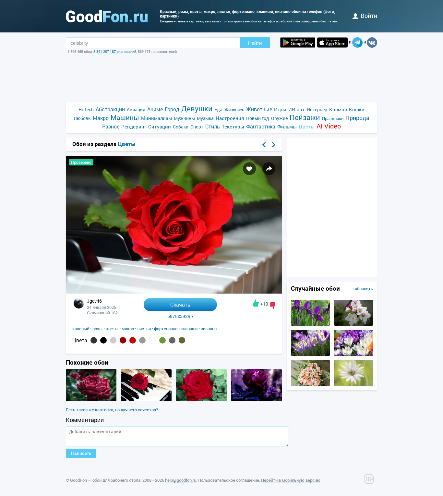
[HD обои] (297, 42)
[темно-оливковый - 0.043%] (182, 340)
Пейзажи (305, 117)
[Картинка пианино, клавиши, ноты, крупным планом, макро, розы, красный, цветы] (146, 400)
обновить (364, 288)
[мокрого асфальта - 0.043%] (172, 340)
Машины (125, 117)
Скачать (180, 304)
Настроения (230, 118)
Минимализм (156, 118)
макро (128, 329)
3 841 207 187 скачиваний (114, 51)
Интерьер (317, 109)
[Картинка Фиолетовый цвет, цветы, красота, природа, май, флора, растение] (310, 324)
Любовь (82, 118)
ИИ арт (296, 109)
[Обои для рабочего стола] (107, 16)
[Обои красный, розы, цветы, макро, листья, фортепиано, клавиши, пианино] (174, 292)
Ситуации (159, 126)
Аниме (155, 109)
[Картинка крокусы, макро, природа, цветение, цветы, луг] (353, 354)
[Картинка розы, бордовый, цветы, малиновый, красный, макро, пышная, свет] (91, 400)
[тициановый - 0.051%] (132, 340)
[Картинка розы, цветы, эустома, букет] (310, 384)
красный (80, 329)
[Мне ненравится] (272, 305)
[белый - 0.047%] (152, 340)
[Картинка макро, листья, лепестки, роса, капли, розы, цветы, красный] (201, 400)
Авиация (136, 109)
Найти (255, 43)
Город (172, 109)
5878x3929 (178, 316)
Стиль (212, 126)
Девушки (196, 108)
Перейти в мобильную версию (290, 480)
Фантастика (260, 126)
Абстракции (110, 109)
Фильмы (287, 126)
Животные (259, 109)
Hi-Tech (86, 109)
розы (97, 329)
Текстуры (233, 126)
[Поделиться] (268, 168)
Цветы (307, 126)
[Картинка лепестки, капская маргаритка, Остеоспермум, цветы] (353, 384)
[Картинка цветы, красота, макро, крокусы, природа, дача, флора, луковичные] (310, 354)
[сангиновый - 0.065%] (123, 340)
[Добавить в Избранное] (249, 168)
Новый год (257, 118)
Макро (101, 118)
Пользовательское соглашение (228, 480)
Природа (357, 118)
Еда (218, 109)
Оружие (279, 118)
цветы (112, 329)
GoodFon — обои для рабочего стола (105, 480)
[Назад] (264, 144)
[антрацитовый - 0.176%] (93, 340)
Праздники (332, 118)
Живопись (234, 110)
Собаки (180, 127)
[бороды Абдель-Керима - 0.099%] (113, 340)
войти (369, 15)
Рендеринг (133, 126)
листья (144, 329)
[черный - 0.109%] (103, 340)
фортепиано (165, 329)
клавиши (189, 329)
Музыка (205, 118)
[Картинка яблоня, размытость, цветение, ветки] (353, 324)
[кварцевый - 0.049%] (142, 340)
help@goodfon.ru (180, 480)
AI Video (329, 126)
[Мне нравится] (256, 303)
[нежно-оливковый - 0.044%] (162, 340)
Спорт (196, 127)
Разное (110, 126)
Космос (338, 109)
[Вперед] (273, 144)
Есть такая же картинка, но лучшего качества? (112, 410)
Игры (280, 109)
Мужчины (184, 118)
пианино (209, 329)
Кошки (357, 109)
